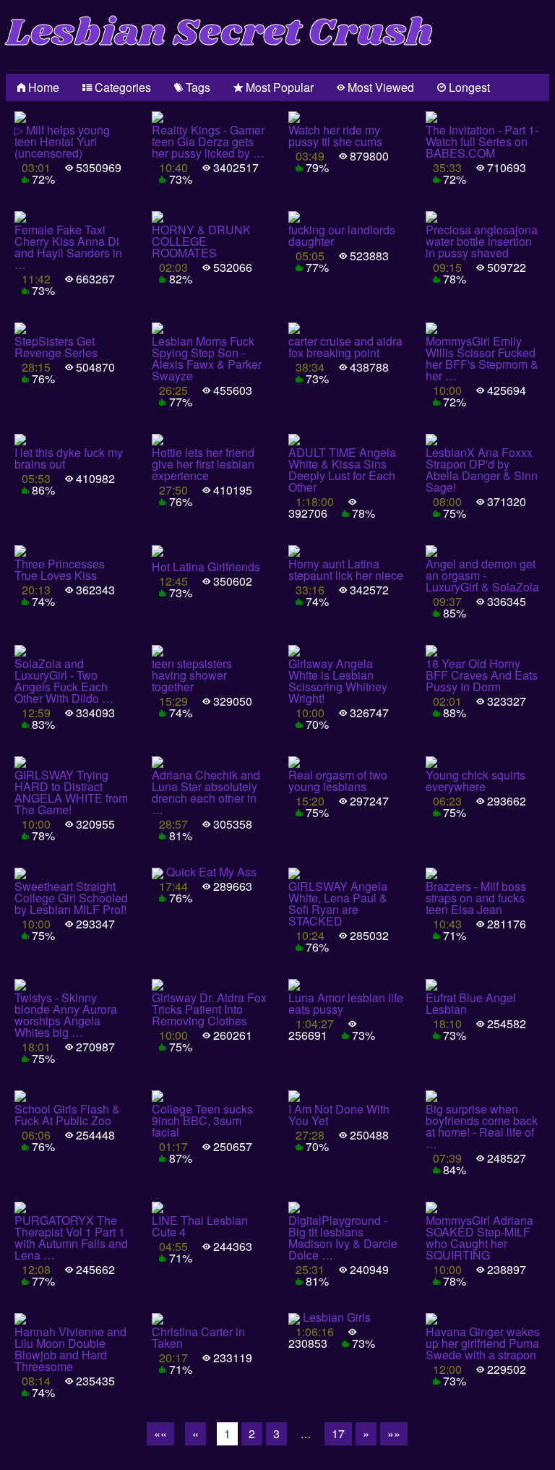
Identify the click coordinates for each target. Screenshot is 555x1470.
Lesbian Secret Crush (219, 34)
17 (338, 1433)
